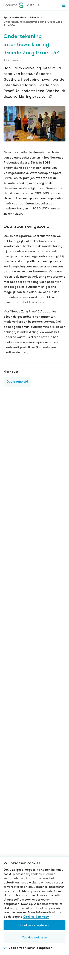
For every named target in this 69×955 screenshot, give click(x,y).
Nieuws (34, 17)
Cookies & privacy (36, 917)
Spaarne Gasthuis (15, 17)
